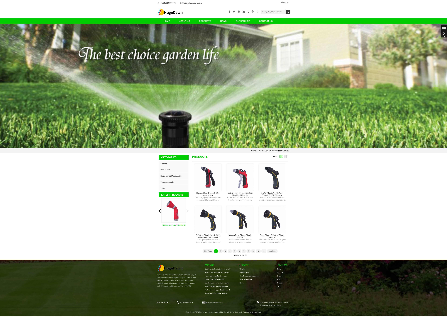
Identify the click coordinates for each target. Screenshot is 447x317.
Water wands (166, 170)
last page (272, 251)
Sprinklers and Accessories (171, 176)
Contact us (266, 21)
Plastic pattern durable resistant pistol (216, 286)
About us (284, 2)
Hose (163, 188)
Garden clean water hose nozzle (217, 283)
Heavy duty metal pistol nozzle (216, 276)
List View (286, 157)
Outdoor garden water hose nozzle (217, 269)
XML (278, 286)
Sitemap (280, 283)
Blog (278, 279)
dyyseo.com (256, 312)
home (253, 150)
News (223, 21)
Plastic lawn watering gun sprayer (217, 272)
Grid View (281, 157)
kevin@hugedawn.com (192, 3)
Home (279, 269)
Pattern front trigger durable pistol (217, 290)
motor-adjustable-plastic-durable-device (274, 150)
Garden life (243, 21)
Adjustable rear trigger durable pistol (216, 293)
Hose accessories (167, 182)
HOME (167, 21)
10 (258, 251)
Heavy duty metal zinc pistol (215, 279)
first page (208, 251)
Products (205, 21)
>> (264, 251)
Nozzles (164, 164)
